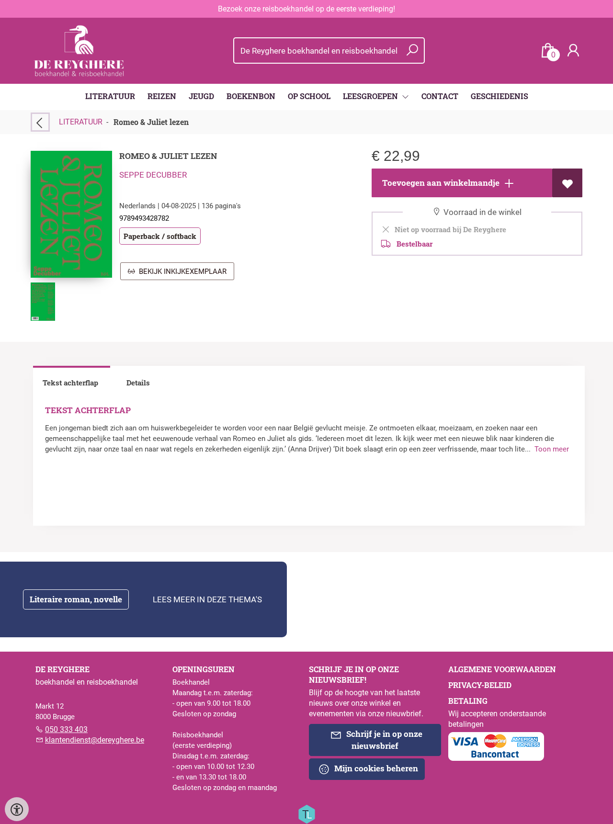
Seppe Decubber (153, 175)
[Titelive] (306, 813)
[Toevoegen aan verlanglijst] (567, 183)
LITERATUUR (110, 96)
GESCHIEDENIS (499, 96)
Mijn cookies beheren (375, 768)
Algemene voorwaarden (502, 669)
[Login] (573, 50)
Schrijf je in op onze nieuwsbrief (383, 739)
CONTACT (439, 96)
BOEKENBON (251, 96)
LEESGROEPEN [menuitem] (371, 96)
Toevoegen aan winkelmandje (439, 182)
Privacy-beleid (479, 685)
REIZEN (162, 96)
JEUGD (201, 96)
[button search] (412, 50)
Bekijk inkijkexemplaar (181, 271)
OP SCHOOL (309, 96)
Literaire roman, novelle (76, 599)
